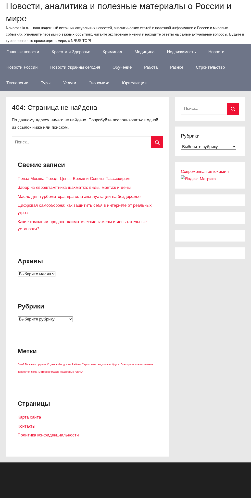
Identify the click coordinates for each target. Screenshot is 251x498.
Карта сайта (29, 417)
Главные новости (22, 52)
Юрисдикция (134, 83)
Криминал (112, 52)
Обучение (122, 67)
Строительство (210, 67)
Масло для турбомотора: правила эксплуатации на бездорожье (79, 196)
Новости (216, 52)
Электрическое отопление (137, 364)
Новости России (22, 67)
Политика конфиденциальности (48, 435)
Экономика (99, 83)
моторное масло (48, 371)
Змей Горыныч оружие (32, 364)
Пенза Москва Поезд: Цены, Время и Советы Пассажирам (74, 178)
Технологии (17, 83)
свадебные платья (71, 371)
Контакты (26, 426)
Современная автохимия (205, 171)
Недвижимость (181, 52)
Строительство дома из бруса (100, 364)
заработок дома (27, 371)
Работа (151, 67)
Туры (45, 83)
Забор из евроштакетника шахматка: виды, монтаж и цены (74, 187)
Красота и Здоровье (71, 52)
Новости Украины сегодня (75, 67)
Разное (176, 67)
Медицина (144, 52)
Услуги (69, 83)
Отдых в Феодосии (59, 364)
